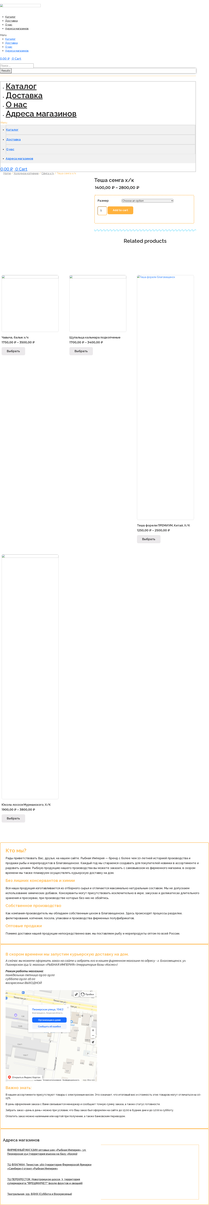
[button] (53, 35)
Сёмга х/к (47, 173)
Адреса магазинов (17, 28)
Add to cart (120, 210)
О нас (8, 24)
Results (5, 70)
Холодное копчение (26, 173)
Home (7, 173)
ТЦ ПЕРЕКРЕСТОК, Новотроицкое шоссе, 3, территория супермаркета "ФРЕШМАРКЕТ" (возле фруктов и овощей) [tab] (44, 1181)
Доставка (11, 20)
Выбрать (13, 351)
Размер (103, 200)
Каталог (10, 16)
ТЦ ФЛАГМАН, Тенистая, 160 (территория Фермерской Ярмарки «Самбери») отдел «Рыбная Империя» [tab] (49, 1166)
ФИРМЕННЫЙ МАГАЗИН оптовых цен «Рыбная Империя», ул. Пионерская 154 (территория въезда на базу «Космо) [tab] (46, 1151)
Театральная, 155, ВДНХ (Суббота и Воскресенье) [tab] (39, 1194)
